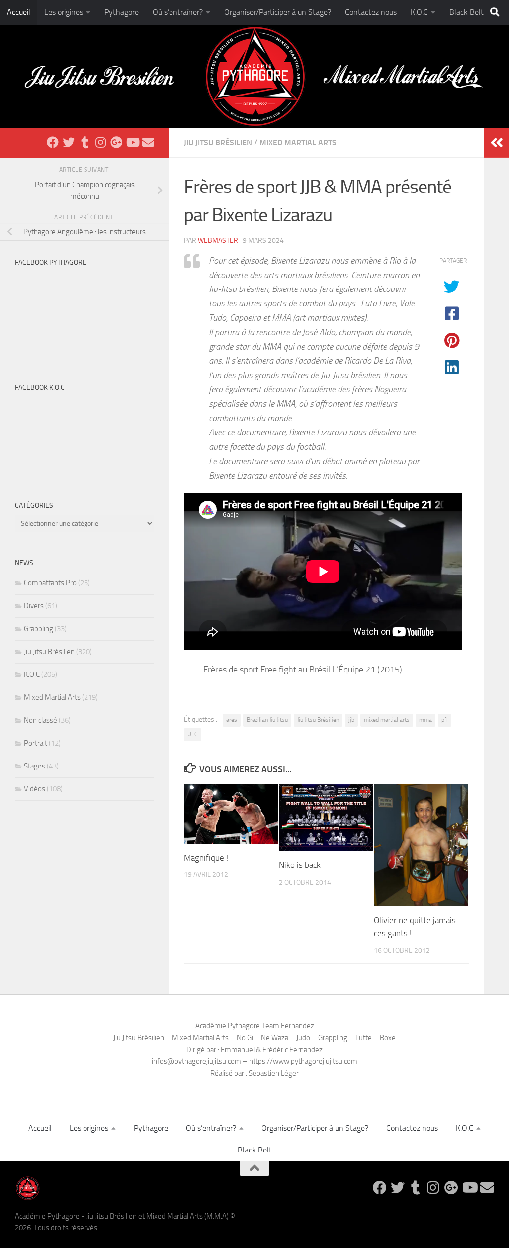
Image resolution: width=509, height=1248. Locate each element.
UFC (192, 734)
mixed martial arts (387, 719)
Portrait (35, 743)
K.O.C (419, 12)
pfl (444, 719)
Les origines (63, 12)
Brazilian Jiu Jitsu (267, 719)
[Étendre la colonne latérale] (496, 143)
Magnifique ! (206, 858)
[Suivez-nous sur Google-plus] (116, 142)
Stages (34, 766)
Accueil (18, 12)
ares (231, 719)
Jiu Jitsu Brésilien (218, 142)
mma (425, 719)
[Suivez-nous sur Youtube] (132, 142)
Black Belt (466, 12)
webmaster (218, 240)
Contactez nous (371, 12)
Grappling (38, 628)
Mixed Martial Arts (298, 142)
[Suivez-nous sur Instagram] (100, 142)
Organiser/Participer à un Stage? (277, 12)
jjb (351, 719)
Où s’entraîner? (178, 12)
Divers (34, 605)
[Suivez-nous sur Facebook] (53, 142)
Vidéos (34, 788)
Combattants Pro (50, 582)
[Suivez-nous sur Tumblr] (84, 142)
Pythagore (121, 12)
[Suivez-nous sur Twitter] (69, 142)
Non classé (40, 720)
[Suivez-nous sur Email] (148, 142)
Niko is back (300, 865)
